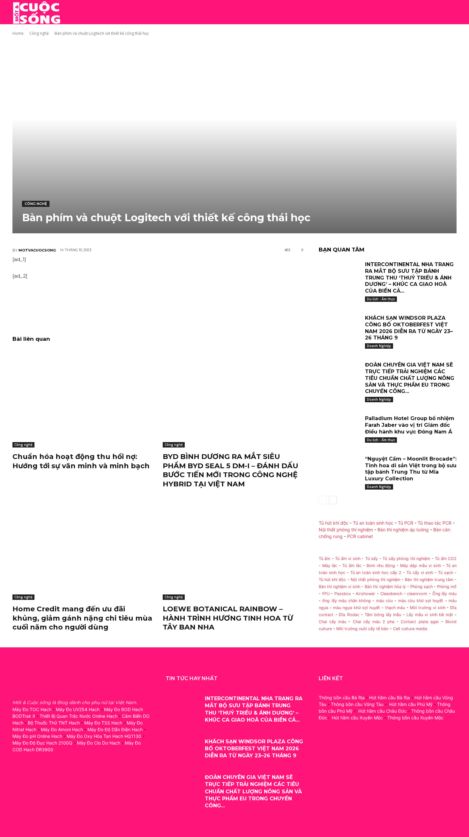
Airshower (365, 593)
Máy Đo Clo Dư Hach (98, 743)
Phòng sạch (421, 586)
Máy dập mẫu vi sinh (420, 565)
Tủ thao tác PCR (434, 523)
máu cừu (384, 600)
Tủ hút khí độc (333, 523)
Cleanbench (391, 593)
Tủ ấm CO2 (446, 558)
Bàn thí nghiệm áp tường (403, 529)
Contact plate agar (420, 621)
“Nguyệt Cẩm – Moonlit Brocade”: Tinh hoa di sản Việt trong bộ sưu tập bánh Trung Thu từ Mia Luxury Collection (411, 469)
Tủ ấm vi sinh (347, 558)
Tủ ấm (324, 558)
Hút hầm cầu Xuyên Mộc (357, 717)
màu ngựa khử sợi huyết (356, 607)
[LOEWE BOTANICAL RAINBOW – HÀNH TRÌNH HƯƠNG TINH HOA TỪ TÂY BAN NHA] (233, 550)
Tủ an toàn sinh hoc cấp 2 (375, 572)
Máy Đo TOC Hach (31, 709)
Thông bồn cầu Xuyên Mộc (415, 717)
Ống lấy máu (444, 593)
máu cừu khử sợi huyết (420, 600)
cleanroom (417, 593)
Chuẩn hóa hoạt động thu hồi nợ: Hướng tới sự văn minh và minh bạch (81, 461)
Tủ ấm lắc (351, 565)
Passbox (342, 593)
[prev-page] (323, 500)
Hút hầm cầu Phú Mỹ (411, 704)
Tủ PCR (405, 523)
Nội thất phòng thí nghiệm (346, 529)
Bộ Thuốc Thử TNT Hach (54, 722)
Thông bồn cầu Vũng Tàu (357, 704)
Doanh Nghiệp (379, 346)
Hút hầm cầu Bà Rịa (389, 697)
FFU (326, 593)
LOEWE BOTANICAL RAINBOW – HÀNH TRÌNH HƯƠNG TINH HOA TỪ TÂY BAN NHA (228, 618)
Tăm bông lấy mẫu (383, 614)
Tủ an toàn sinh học (373, 523)
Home (18, 33)
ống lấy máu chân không (346, 600)
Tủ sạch (445, 572)
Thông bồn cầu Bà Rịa (342, 697)
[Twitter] (46, 777)
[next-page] (333, 500)
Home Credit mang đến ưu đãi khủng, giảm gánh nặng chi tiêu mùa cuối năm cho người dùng (82, 618)
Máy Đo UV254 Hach (78, 709)
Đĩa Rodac (349, 614)
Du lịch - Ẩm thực (381, 299)
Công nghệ (39, 33)
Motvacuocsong (37, 250)
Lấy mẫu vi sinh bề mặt (429, 614)
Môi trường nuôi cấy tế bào (362, 628)
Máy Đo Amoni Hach (62, 729)
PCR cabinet (360, 536)
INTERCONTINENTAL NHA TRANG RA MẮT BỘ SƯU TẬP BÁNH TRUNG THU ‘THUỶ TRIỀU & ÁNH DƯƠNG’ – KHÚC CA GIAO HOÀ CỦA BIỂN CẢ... (409, 277)
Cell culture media (410, 628)
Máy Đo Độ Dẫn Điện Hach (115, 729)
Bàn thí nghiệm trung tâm (429, 579)
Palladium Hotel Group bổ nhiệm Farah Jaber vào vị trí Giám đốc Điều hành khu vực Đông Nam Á (409, 425)
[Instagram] (32, 777)
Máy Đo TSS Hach (103, 722)
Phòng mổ (447, 586)
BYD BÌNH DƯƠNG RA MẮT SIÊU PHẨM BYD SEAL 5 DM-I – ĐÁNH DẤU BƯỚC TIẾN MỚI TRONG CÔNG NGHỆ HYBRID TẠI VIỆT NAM (230, 470)
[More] (178, 306)
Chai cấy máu (332, 621)
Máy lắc (329, 565)
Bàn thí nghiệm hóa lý (385, 586)
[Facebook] (18, 777)
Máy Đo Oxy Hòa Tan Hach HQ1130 (104, 736)
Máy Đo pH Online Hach (37, 736)
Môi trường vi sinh (427, 607)
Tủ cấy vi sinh (419, 572)
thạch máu (394, 607)
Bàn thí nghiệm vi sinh (339, 586)
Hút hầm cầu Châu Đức (382, 711)
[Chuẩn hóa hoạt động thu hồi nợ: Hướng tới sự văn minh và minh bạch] (82, 398)
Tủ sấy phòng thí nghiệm (406, 558)
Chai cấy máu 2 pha (374, 621)
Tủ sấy (371, 558)
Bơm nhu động (381, 565)
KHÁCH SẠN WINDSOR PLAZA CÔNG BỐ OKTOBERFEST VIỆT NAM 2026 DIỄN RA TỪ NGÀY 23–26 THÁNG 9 (409, 328)
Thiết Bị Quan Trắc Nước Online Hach (78, 716)
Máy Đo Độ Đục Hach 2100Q (42, 743)
